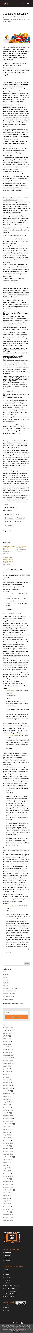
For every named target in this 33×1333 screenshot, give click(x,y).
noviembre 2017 (8, 1088)
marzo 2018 (6, 1077)
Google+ (7, 1310)
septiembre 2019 (8, 1030)
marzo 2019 (6, 1047)
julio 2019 (6, 1036)
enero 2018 (6, 1082)
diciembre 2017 (7, 1085)
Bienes (5, 972)
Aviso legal (8, 1252)
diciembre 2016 (7, 1115)
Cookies (7, 1258)
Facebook (7, 1305)
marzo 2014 (6, 1206)
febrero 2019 (7, 1049)
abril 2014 (6, 1203)
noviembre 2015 (8, 1151)
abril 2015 (6, 1170)
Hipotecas (6, 983)
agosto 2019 (7, 1033)
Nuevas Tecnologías (9, 994)
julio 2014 (6, 1195)
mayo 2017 (6, 1102)
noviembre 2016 (8, 1118)
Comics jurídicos (8, 999)
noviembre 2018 (8, 1058)
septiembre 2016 (8, 1124)
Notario (24, 19)
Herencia (5, 980)
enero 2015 (6, 1179)
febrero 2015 (7, 1176)
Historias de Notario (15, 19)
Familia (5, 977)
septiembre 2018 (8, 1063)
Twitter (7, 1307)
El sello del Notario (22, 546)
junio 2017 (6, 1099)
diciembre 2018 (7, 1055)
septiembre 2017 (8, 1093)
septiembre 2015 (8, 1157)
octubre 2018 (7, 1060)
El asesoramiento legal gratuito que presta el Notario (8, 559)
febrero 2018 (7, 1080)
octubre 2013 (7, 1220)
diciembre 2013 (7, 1214)
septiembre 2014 (8, 1190)
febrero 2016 (7, 1143)
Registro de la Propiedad (10, 988)
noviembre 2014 (8, 1184)
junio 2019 (6, 1038)
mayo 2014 (6, 1201)
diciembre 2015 (7, 1148)
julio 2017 (6, 1096)
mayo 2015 (6, 1168)
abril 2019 (6, 1044)
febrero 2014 (7, 1209)
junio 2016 (6, 1132)
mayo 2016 (6, 1135)
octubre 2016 (7, 1121)
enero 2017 (6, 1113)
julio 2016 (6, 1129)
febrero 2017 (7, 1110)
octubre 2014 (7, 1187)
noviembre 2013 (8, 1217)
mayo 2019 (6, 1041)
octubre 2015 (7, 1154)
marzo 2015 (6, 1173)
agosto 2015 (7, 1159)
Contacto (7, 1261)
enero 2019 (6, 1052)
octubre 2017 (7, 1091)
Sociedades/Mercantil (9, 991)
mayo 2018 (6, 1071)
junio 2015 (6, 1165)
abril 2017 (6, 1104)
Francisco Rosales (11, 17)
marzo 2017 (6, 1107)
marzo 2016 (6, 1140)
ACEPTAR (16, 1331)
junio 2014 (6, 1198)
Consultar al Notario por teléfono (9, 547)
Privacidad (7, 1255)
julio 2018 (6, 1066)
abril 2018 (6, 1074)
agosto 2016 (7, 1126)
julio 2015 (6, 1162)
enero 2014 (6, 1212)
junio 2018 (6, 1069)
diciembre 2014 (7, 1181)
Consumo (6, 19)
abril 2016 (6, 1137)
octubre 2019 (7, 1027)
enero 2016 (6, 1146)
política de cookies (18, 1329)
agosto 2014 (7, 1192)
